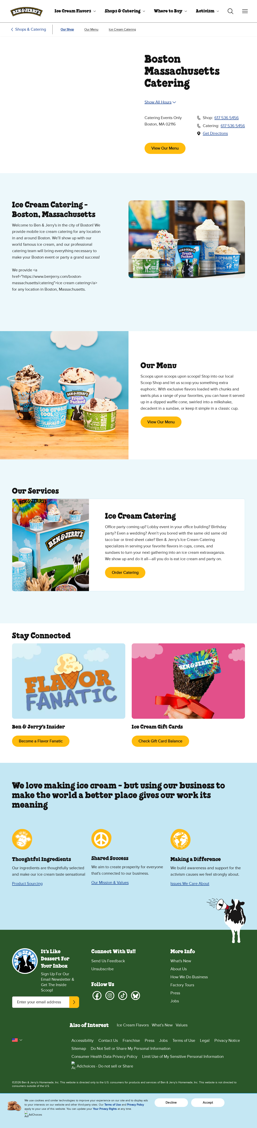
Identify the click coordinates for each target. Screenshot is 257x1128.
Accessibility (82, 1040)
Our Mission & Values (110, 882)
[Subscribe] (74, 1002)
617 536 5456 (226, 117)
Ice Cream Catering (122, 29)
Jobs (174, 1001)
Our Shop (67, 29)
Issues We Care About (189, 883)
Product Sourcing (27, 883)
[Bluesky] (135, 995)
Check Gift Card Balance (160, 741)
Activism (205, 11)
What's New (180, 961)
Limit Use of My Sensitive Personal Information (183, 1056)
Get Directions (215, 133)
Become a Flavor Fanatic (41, 741)
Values (182, 1025)
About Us (178, 969)
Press (175, 993)
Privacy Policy (135, 1104)
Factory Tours (182, 985)
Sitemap (78, 1048)
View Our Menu (165, 148)
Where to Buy (168, 11)
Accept (208, 1103)
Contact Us (108, 1040)
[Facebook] (97, 995)
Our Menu (91, 29)
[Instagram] (109, 995)
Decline (171, 1103)
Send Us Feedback (108, 961)
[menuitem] (74, 11)
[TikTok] (122, 995)
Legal (205, 1040)
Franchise (131, 1040)
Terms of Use (183, 1040)
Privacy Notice (227, 1040)
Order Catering (125, 572)
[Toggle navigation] (245, 11)
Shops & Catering (123, 11)
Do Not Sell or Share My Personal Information (130, 1048)
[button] (17, 1040)
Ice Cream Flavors (73, 11)
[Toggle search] (230, 11)
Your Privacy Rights (105, 1109)
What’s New (162, 1025)
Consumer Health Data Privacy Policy (104, 1056)
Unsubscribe (102, 969)
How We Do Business (189, 977)
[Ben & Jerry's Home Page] (26, 11)
